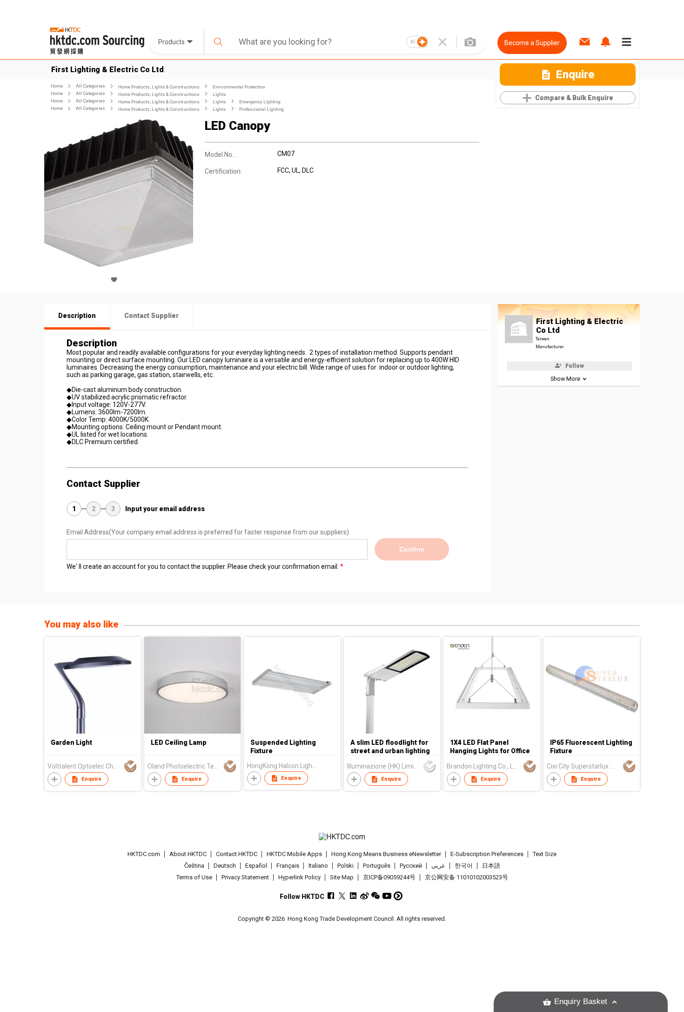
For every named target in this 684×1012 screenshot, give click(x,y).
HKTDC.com (143, 853)
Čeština (194, 865)
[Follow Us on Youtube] (386, 895)
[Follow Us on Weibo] (364, 895)
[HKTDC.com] (342, 837)
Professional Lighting (261, 109)
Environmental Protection (239, 86)
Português (376, 865)
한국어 (464, 865)
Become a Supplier (532, 43)
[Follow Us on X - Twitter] (342, 895)
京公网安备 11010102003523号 (466, 877)
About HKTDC (188, 853)
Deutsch (225, 865)
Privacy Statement (245, 877)
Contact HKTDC (236, 853)
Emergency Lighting (260, 101)
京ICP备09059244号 (389, 877)
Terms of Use (194, 877)
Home (57, 85)
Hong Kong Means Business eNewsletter (386, 853)
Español (256, 865)
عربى (438, 865)
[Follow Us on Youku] (398, 895)
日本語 (491, 865)
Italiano (318, 865)
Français (287, 865)
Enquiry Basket (580, 1001)
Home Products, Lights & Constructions (159, 86)
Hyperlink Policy (299, 877)
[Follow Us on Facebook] (331, 895)
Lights (219, 94)
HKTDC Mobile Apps (294, 853)
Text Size (545, 853)
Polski (345, 865)
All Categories (90, 85)
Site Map (342, 877)
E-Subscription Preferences (486, 853)
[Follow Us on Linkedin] (353, 895)
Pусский (411, 865)
